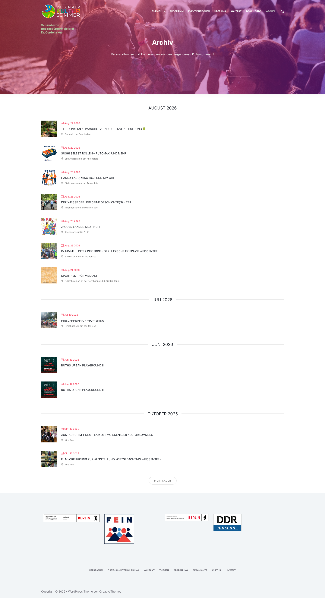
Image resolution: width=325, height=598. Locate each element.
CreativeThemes (110, 591)
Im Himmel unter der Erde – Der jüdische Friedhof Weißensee (109, 251)
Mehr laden (162, 480)
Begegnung (181, 570)
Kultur (216, 570)
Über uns (220, 11)
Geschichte (200, 570)
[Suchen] (282, 11)
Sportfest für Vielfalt (79, 275)
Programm (177, 11)
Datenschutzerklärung (123, 570)
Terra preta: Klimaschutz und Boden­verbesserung (101, 129)
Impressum (96, 570)
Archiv (270, 11)
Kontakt (236, 11)
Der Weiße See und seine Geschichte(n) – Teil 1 (97, 202)
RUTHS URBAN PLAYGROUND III (82, 365)
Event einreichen (199, 11)
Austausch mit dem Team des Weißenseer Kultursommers (107, 435)
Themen (157, 11)
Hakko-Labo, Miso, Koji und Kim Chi (87, 178)
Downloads (253, 11)
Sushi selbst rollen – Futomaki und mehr (93, 153)
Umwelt (231, 570)
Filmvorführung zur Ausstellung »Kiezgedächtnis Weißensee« (111, 459)
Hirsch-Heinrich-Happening (82, 320)
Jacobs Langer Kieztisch (80, 227)
